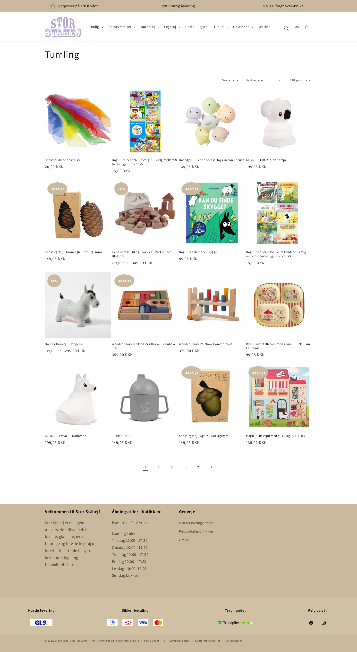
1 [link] (146, 467)
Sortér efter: (231, 80)
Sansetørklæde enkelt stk (62, 160)
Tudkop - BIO (121, 436)
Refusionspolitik (154, 640)
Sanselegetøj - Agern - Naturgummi (204, 436)
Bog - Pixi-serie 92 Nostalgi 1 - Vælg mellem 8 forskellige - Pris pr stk (144, 162)
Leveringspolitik (180, 640)
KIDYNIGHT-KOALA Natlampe (266, 160)
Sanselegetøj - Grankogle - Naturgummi (73, 252)
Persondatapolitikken (196, 531)
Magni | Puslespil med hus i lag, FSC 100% (276, 436)
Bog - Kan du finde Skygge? (199, 252)
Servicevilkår (234, 640)
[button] (97, 27)
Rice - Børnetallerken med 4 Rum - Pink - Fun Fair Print (278, 346)
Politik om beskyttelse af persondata (115, 640)
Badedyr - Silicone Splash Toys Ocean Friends (211, 160)
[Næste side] (211, 467)
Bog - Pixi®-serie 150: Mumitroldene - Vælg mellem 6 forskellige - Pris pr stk (276, 254)
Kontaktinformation (208, 640)
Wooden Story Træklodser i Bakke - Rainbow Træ (143, 346)
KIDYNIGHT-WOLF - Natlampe (65, 436)
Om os (184, 539)
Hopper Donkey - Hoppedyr (64, 344)
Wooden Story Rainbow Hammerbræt (205, 344)
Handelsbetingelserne (196, 522)
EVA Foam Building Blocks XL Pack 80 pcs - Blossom (142, 254)
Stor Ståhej (62, 641)
